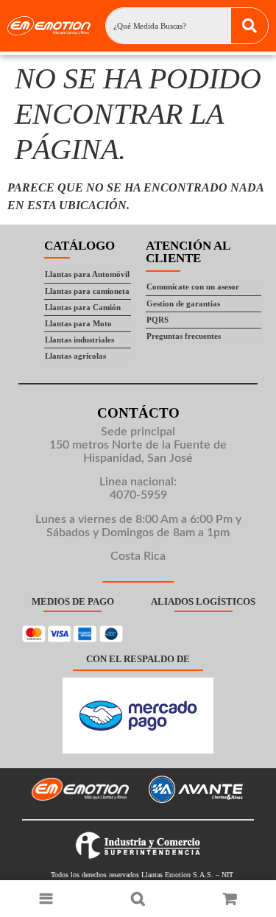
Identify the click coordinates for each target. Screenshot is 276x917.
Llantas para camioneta (87, 291)
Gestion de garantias (183, 303)
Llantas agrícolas (75, 355)
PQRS (157, 319)
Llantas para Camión (83, 307)
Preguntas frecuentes (183, 335)
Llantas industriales (79, 339)
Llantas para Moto (78, 323)
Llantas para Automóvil (87, 274)
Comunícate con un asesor (192, 286)
